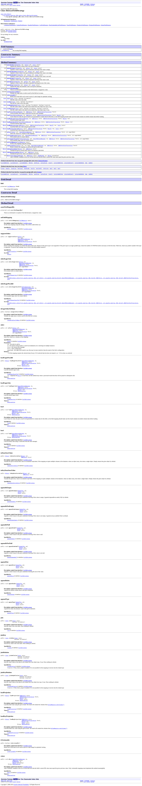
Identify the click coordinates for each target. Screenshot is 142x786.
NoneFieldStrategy (71, 25)
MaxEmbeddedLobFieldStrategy (57, 25)
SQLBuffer (18, 64)
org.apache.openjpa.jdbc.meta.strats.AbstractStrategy (20, 15)
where (8, 155)
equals (8, 168)
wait (51, 168)
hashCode (26, 168)
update (90, 162)
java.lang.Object (6, 14)
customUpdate (23, 162)
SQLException (26, 365)
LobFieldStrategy (43, 25)
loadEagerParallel (12, 122)
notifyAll (39, 168)
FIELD (10, 5)
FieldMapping (5, 50)
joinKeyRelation (12, 105)
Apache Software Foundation (21, 784)
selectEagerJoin (12, 135)
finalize (13, 168)
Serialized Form (8, 41)
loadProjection (11, 128)
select (9, 132)
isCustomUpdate (79, 162)
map (86, 162)
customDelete (5, 162)
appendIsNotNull (12, 75)
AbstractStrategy (11, 30)
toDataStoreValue (12, 149)
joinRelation (11, 108)
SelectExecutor (24, 138)
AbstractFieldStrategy (8, 57)
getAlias (36, 162)
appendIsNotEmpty (12, 71)
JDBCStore (29, 112)
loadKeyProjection (12, 125)
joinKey (9, 101)
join (8, 98)
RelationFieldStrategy (94, 25)
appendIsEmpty (11, 68)
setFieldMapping (12, 142)
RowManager (41, 155)
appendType (10, 85)
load (8, 112)
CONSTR (14, 5)
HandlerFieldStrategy (33, 25)
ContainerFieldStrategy (10, 25)
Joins (34, 64)
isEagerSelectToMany (13, 91)
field (10, 49)
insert (50, 162)
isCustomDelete (58, 162)
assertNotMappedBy (12, 88)
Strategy (20, 21)
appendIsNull (11, 78)
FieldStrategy (14, 21)
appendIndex (10, 64)
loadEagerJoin (11, 118)
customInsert (14, 162)
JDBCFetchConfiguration (44, 112)
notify (33, 168)
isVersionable (11, 95)
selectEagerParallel (13, 138)
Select (27, 64)
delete (31, 162)
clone (2, 168)
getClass (20, 168)
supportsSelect (11, 145)
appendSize (10, 81)
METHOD (18, 5)
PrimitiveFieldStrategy (82, 25)
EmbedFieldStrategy (22, 25)
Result (59, 115)
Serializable (7, 21)
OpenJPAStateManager (16, 112)
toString (45, 168)
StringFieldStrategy (106, 25)
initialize (44, 162)
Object (4, 122)
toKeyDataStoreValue (13, 152)
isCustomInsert (68, 162)
